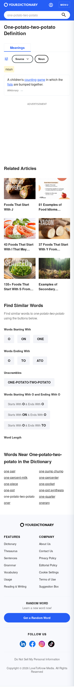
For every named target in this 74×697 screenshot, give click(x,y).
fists (10, 84)
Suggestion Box (49, 586)
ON (23, 339)
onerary (44, 502)
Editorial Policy (48, 565)
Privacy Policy (47, 558)
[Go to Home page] (21, 4)
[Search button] (64, 15)
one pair (9, 471)
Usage (8, 579)
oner (7, 502)
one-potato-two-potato (29, 382)
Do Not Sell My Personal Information (37, 659)
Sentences (10, 558)
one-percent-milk (15, 477)
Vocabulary (11, 572)
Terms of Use (47, 579)
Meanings (17, 47)
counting (30, 79)
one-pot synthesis (51, 490)
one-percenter (49, 477)
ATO (40, 360)
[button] (51, 5)
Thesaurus (10, 551)
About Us (45, 544)
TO (23, 360)
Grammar (10, 565)
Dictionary (10, 544)
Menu (64, 5)
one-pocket (47, 483)
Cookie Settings (49, 572)
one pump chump (51, 471)
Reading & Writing (15, 586)
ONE (40, 339)
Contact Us (46, 551)
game (41, 79)
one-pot (9, 490)
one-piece (11, 483)
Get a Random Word (37, 618)
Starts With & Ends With (26, 404)
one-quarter (47, 496)
